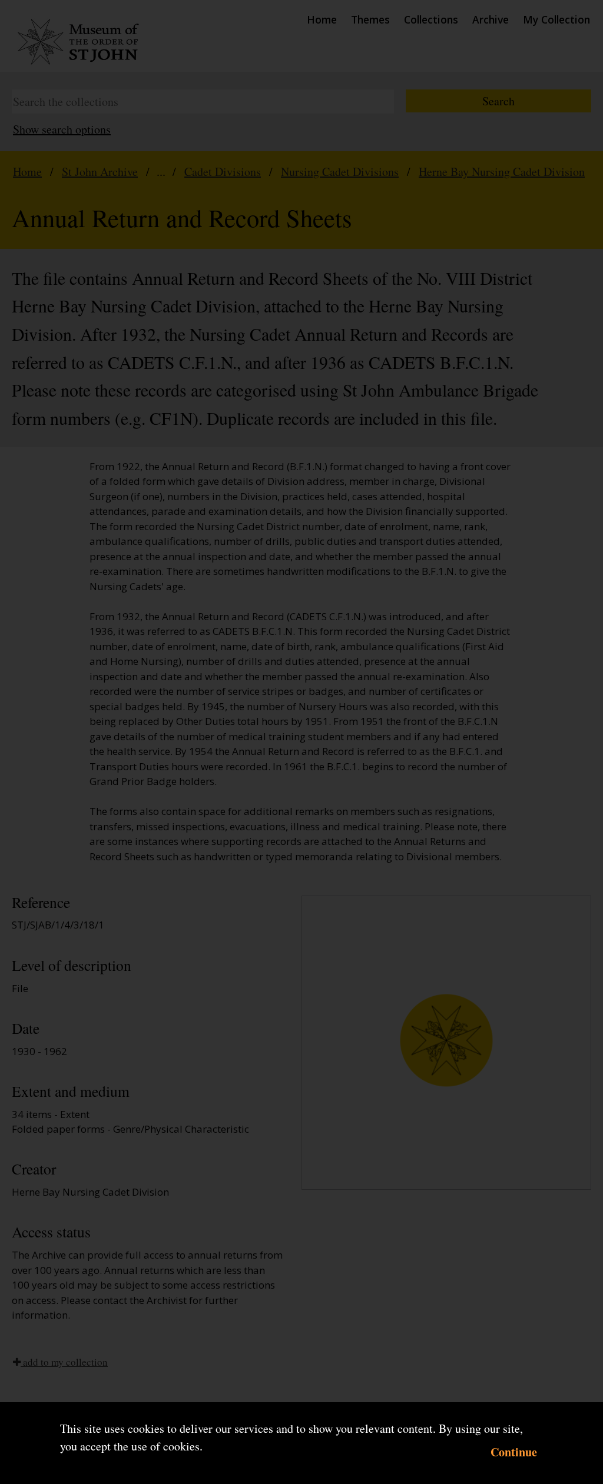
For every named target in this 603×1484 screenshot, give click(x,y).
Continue (514, 1451)
